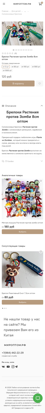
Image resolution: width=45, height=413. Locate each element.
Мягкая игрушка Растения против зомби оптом (22, 222)
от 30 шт (15, 67)
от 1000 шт (7, 70)
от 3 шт (6, 67)
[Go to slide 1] (2, 308)
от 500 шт (36, 67)
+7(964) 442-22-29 (13, 352)
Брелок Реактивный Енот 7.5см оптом (18, 293)
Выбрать (22, 231)
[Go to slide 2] (4, 308)
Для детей (16, 11)
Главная (5, 11)
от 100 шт (25, 67)
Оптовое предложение (11, 63)
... (25, 11)
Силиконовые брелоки (12, 14)
